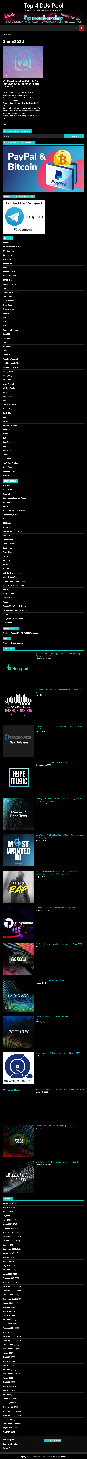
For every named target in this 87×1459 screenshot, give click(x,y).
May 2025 (6, 1266)
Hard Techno (8, 556)
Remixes (6, 434)
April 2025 (7, 1270)
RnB (4, 438)
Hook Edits (7, 347)
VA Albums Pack (9, 471)
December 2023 (9, 1336)
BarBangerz (7, 255)
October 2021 (8, 1419)
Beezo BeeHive (9, 272)
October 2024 (8, 1295)
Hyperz (5, 351)
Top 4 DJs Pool (44, 5)
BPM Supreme (8, 251)
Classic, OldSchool (10, 293)
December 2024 (9, 1286)
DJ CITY (6, 313)
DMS (4, 326)
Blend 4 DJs (7, 268)
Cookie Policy (8, 1448)
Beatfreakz (7, 259)
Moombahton (8, 540)
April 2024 (7, 1320)
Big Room (6, 502)
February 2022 (8, 1403)
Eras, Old (6, 334)
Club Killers (7, 297)
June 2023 (7, 1361)
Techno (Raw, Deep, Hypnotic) (15, 610)
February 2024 (8, 1328)
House (5, 565)
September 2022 (9, 1374)
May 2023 (6, 1365)
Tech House (7, 598)
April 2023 (7, 1370)
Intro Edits (7, 380)
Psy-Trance (7, 590)
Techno (6, 602)
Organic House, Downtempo (14, 581)
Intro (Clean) (8, 371)
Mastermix (7, 392)
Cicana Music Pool (10, 284)
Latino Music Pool (10, 384)
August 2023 (8, 1353)
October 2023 (8, 1345)
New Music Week (9, 405)
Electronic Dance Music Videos (15, 643)
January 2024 (8, 1332)
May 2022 (6, 1390)
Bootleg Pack (8, 506)
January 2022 (8, 1407)
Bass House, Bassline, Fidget (14, 498)
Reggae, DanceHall (10, 426)
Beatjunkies (7, 263)
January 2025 (8, 1282)
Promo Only (7, 409)
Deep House (8, 527)
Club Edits (7, 288)
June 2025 (7, 1262)
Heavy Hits (7, 355)
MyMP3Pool (7, 396)
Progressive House (10, 594)
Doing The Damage (10, 330)
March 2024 (7, 1324)
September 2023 (9, 1349)
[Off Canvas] (4, 28)
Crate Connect (8, 301)
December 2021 (9, 1411)
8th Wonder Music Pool (12, 247)
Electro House (8, 544)
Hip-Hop (6, 342)
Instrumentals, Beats (11, 367)
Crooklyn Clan (8, 309)
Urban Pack (7, 467)
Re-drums (7, 421)
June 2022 (7, 1386)
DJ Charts (7, 523)
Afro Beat (7, 486)
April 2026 (7, 1220)
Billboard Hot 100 (9, 276)
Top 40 (5, 455)
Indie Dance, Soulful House (13, 585)
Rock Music (7, 442)
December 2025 (9, 1237)
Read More (8, 125)
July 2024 (6, 1307)
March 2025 (7, 1274)
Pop (4, 401)
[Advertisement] (43, 18)
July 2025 (6, 1257)
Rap (4, 417)
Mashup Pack (8, 536)
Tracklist (7, 75)
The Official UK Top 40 (11, 463)
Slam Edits (7, 450)
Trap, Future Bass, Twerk (13, 619)
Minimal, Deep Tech (10, 577)
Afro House (7, 490)
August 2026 (8, 1203)
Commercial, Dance (10, 515)
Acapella (6, 243)
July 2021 (6, 1432)
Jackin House (8, 569)
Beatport (6, 494)
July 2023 (6, 1357)
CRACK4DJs (7, 280)
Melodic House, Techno (12, 573)
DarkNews (51, 1456)
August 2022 (8, 1378)
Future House (8, 552)
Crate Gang (7, 305)
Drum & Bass (8, 519)
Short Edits (7, 446)
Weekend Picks (81, 28)
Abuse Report (8, 1440)
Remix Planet (8, 430)
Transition (7, 459)
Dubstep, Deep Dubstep (12, 531)
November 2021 (9, 1415)
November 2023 (9, 1341)
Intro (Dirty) (7, 376)
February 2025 (8, 1278)
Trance (5, 614)
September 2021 (9, 1424)
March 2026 (7, 1224)
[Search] (76, 28)
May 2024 (6, 1316)
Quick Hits (7, 413)
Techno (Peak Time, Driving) (14, 606)
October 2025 (8, 1245)
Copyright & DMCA (10, 1444)
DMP (4, 322)
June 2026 (7, 1212)
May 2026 (6, 1216)
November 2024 (9, 1291)
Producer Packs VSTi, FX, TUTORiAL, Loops (20, 633)
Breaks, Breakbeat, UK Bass (14, 511)
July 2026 (6, 1208)
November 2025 (9, 1241)
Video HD (6, 475)
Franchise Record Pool (12, 359)
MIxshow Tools (9, 388)
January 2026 (8, 1232)
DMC (4, 317)
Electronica (7, 548)
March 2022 (7, 1399)
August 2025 (8, 1253)
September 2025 (9, 1249)
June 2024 (7, 1311)
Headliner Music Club (11, 363)
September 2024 (9, 1299)
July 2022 (6, 1382)
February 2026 (8, 1228)
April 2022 (7, 1395)
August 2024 (8, 1303)
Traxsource (7, 623)
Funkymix (6, 338)
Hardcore (6, 560)
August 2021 (8, 1428)
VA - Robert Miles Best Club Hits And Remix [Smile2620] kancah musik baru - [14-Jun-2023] (23, 62)
